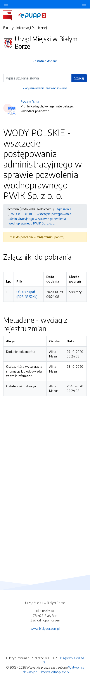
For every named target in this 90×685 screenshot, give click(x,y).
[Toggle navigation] (84, 4)
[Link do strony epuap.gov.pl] (32, 15)
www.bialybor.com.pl (45, 628)
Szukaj (79, 78)
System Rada (30, 102)
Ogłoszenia (63, 209)
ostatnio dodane (46, 61)
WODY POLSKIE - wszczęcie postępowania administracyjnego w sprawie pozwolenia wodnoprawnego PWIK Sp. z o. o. (40, 218)
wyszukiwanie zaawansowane (46, 88)
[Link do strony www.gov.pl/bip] (10, 15)
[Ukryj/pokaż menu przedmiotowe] (5, 4)
